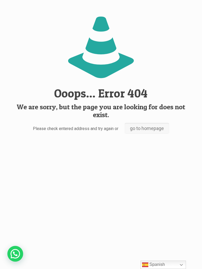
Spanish (156, 264)
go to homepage (147, 128)
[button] (15, 254)
